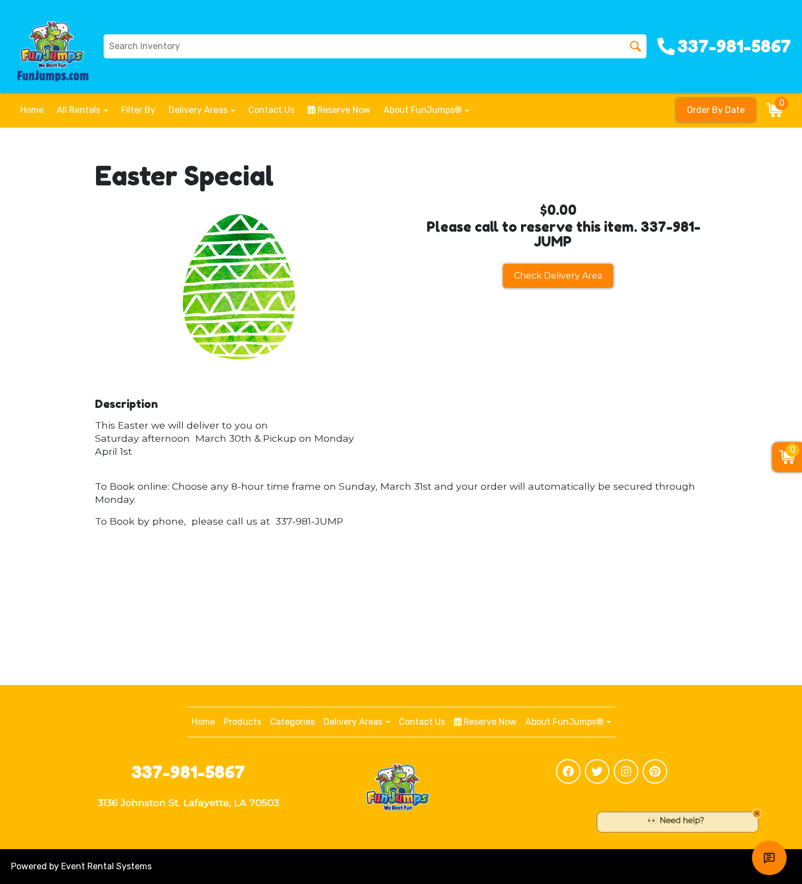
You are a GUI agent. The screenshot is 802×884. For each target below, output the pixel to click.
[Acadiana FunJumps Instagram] (626, 771)
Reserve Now (342, 110)
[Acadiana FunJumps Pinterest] (655, 771)
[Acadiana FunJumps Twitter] (597, 771)
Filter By (138, 110)
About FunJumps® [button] (424, 110)
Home (32, 110)
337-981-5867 (188, 772)
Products (242, 722)
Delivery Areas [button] (199, 110)
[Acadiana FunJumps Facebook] (568, 771)
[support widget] (769, 857)
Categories (292, 722)
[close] (784, 810)
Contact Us (271, 110)
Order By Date (716, 110)
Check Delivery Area (558, 275)
